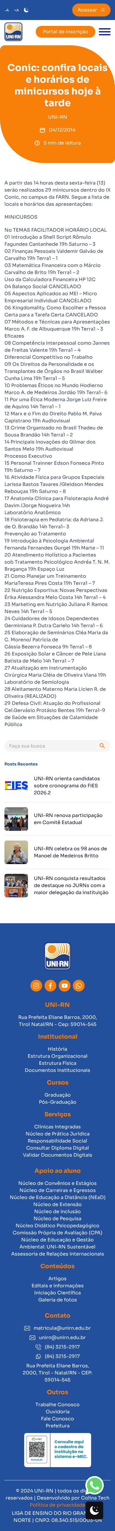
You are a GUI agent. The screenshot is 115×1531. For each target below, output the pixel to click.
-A (6, 10)
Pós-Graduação (57, 1102)
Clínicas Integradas (57, 1127)
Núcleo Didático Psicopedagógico (57, 1226)
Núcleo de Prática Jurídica (58, 1134)
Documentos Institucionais (57, 1070)
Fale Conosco (57, 1419)
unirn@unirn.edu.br (62, 1337)
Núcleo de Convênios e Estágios (57, 1183)
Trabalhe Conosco (57, 1405)
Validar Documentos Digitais (57, 1155)
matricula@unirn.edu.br (62, 1328)
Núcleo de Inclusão (57, 1211)
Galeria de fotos (57, 1300)
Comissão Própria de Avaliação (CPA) (57, 1233)
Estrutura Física (57, 1063)
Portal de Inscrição (65, 32)
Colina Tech (95, 1498)
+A (16, 10)
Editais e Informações (58, 1286)
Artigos (57, 1279)
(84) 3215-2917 (62, 1347)
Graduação (58, 1095)
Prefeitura (58, 1426)
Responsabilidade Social (57, 1141)
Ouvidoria (58, 1412)
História (57, 1049)
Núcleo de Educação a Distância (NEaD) (58, 1197)
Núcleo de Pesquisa (57, 1218)
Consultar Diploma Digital (57, 1148)
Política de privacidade (57, 1505)
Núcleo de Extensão (57, 1204)
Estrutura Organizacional (58, 1056)
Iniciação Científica (57, 1293)
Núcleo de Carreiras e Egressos (57, 1190)
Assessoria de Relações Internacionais (57, 1254)
